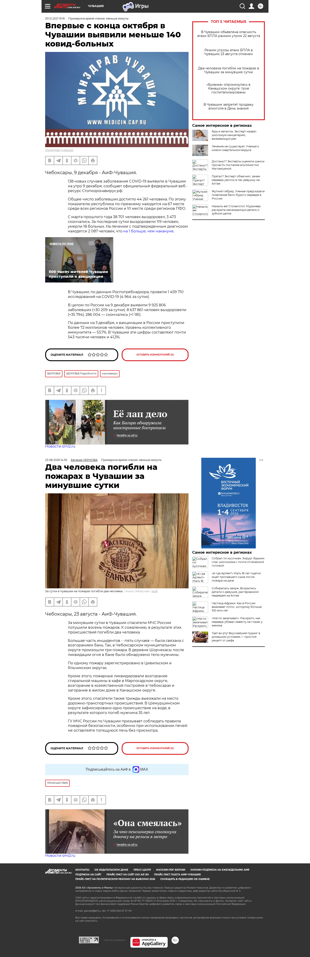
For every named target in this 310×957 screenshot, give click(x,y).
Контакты (82, 869)
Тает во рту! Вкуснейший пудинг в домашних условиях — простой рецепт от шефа (236, 636)
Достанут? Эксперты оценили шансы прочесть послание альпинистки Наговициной (238, 165)
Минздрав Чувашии (59, 150)
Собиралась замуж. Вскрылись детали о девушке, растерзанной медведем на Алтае (235, 592)
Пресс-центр (142, 869)
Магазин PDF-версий (170, 869)
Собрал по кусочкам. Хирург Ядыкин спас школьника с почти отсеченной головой (238, 562)
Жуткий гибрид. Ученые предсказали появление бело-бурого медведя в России (238, 195)
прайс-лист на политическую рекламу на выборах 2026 (115, 879)
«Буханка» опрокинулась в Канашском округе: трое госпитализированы (229, 88)
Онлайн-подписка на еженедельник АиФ (219, 869)
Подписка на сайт (88, 874)
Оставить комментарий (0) (155, 354)
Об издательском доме (111, 869)
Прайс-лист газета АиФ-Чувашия (177, 874)
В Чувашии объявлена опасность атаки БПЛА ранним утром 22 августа (228, 34)
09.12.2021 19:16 (55, 18)
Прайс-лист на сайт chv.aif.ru (127, 874)
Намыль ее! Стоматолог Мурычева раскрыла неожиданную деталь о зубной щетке (236, 210)
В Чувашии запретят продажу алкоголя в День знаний (228, 106)
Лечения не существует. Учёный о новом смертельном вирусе (235, 148)
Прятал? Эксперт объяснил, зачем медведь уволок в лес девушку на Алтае (236, 180)
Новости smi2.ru (60, 446)
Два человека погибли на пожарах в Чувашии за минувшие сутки (228, 70)
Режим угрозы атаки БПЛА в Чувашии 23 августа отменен (228, 52)
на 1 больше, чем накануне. (148, 231)
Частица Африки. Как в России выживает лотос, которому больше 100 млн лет (237, 606)
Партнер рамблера (114, 940)
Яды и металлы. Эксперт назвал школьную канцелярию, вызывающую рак (234, 135)
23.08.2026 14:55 (56, 460)
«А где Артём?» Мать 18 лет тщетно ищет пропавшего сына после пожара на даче (236, 577)
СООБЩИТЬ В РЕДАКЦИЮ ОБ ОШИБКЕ (185, 879)
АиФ (154, 591)
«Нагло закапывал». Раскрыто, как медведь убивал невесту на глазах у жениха (237, 621)
